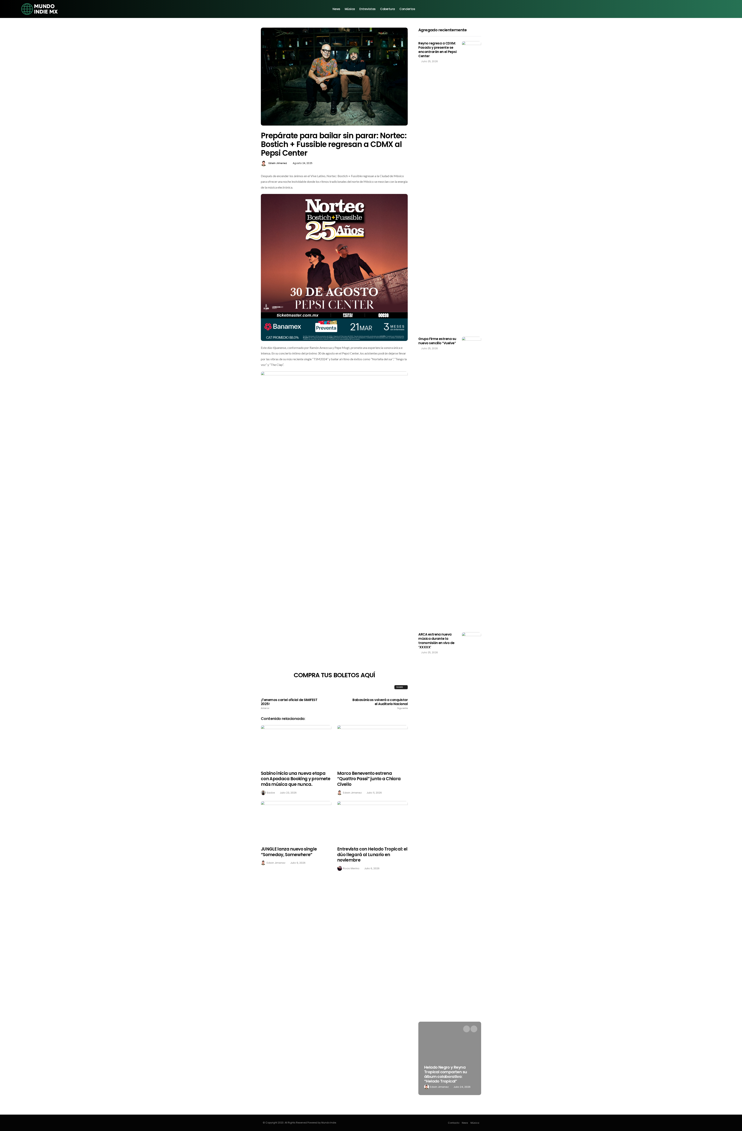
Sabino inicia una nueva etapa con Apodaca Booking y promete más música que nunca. (295, 778)
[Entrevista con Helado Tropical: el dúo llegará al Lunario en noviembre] (372, 821)
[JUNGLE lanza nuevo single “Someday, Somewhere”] (296, 821)
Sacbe (271, 793)
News (336, 9)
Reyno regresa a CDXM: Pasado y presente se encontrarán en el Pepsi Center (437, 49)
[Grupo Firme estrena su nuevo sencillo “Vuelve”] (471, 481)
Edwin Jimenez (278, 163)
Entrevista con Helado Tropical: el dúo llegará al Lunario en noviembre (372, 854)
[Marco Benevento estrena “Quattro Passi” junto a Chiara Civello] (372, 745)
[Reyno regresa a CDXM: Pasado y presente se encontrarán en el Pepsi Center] (471, 186)
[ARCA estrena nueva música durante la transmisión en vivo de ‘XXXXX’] (471, 777)
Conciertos (407, 9)
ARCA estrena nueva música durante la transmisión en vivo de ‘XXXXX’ (436, 640)
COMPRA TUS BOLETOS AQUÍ (334, 675)
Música (350, 9)
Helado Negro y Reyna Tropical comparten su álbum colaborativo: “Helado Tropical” (445, 1074)
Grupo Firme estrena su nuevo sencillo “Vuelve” (437, 340)
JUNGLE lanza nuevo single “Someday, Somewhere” (289, 852)
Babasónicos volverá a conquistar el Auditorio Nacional (380, 704)
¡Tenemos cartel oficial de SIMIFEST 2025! (289, 704)
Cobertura (387, 9)
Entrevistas (367, 9)
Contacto (453, 1122)
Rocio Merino (351, 868)
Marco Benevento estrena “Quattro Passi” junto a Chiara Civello (369, 778)
